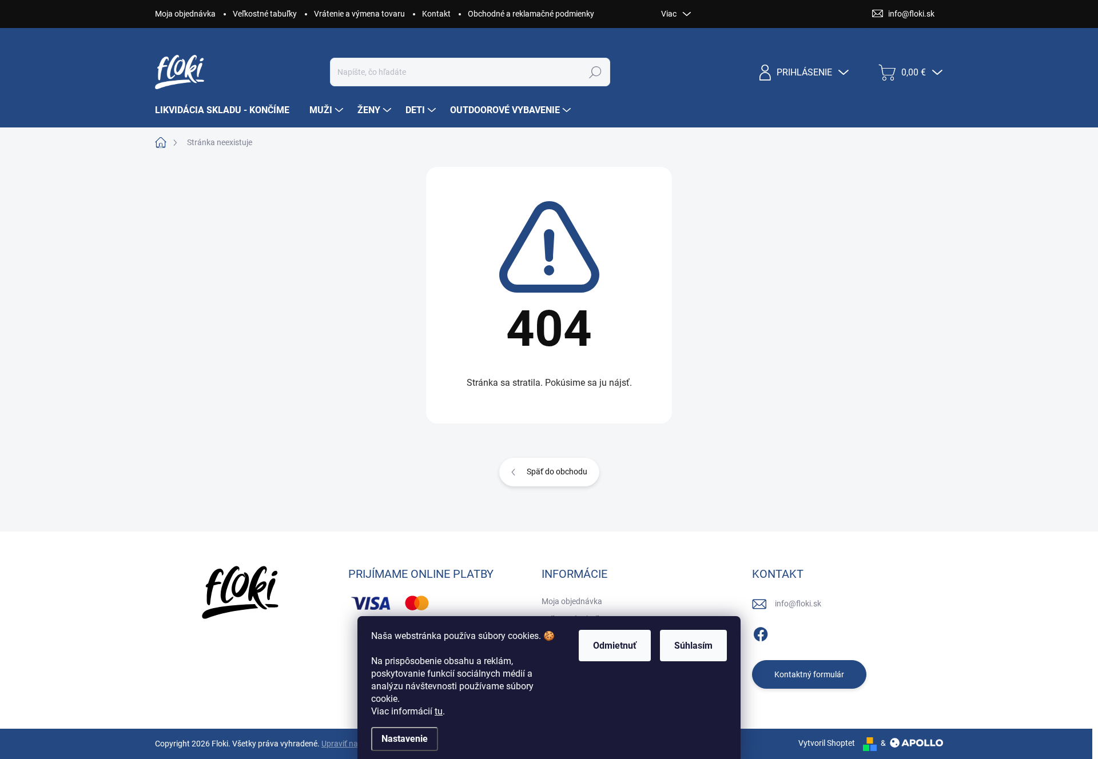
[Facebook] (760, 632)
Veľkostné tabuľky (265, 13)
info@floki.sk (798, 603)
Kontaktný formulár (809, 674)
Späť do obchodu (557, 471)
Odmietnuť (614, 645)
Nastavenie (404, 738)
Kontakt (436, 13)
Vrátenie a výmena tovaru (359, 13)
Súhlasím (693, 645)
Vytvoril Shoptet (826, 743)
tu (439, 711)
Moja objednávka (185, 13)
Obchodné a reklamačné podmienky (531, 13)
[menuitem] (226, 110)
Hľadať (595, 72)
